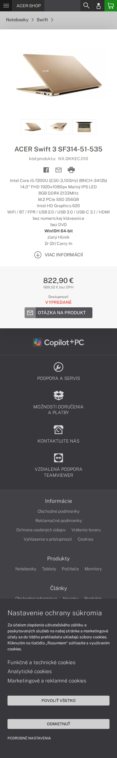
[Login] (98, 5)
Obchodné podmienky (59, 511)
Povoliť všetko (58, 700)
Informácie (58, 501)
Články (58, 588)
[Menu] (6, 5)
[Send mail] (58, 170)
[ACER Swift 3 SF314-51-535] (58, 74)
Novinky (71, 598)
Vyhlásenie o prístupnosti (48, 539)
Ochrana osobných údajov (41, 529)
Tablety (49, 568)
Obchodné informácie (36, 598)
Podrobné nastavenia (29, 738)
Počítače (70, 568)
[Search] (86, 5)
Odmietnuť (58, 723)
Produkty (58, 558)
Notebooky (17, 19)
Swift (43, 19)
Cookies (85, 539)
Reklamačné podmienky (58, 520)
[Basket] (110, 5)
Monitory (93, 568)
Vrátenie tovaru (86, 529)
